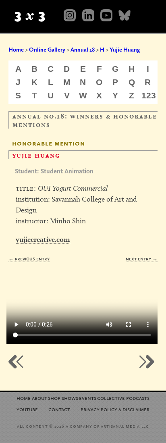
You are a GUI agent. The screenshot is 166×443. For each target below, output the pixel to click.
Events (87, 397)
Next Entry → (142, 259)
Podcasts (137, 397)
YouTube (27, 409)
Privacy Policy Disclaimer (115, 409)
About (39, 397)
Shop (54, 397)
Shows (70, 397)
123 (148, 95)
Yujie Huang (125, 49)
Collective (111, 397)
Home (16, 49)
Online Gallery (47, 49)
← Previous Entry (29, 259)
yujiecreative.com (43, 239)
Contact (59, 409)
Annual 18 (83, 49)
